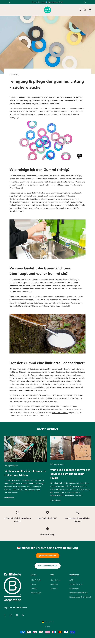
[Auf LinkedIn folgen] (23, 615)
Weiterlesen (9, 497)
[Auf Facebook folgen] (5, 615)
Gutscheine (55, 580)
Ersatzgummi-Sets (60, 412)
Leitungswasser (11, 465)
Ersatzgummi (31, 398)
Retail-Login (35, 593)
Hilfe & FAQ (35, 580)
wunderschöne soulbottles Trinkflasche (42, 406)
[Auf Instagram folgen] (11, 615)
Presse (33, 584)
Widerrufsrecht (75, 584)
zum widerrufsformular (47, 566)
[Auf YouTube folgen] (17, 615)
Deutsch (48, 622)
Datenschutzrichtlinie (78, 593)
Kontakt (33, 588)
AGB (71, 580)
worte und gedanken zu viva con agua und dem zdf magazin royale (70, 473)
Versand (54, 588)
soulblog (54, 584)
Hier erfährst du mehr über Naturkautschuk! (51, 306)
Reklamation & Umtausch (80, 597)
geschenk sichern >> (47, 555)
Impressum (74, 588)
